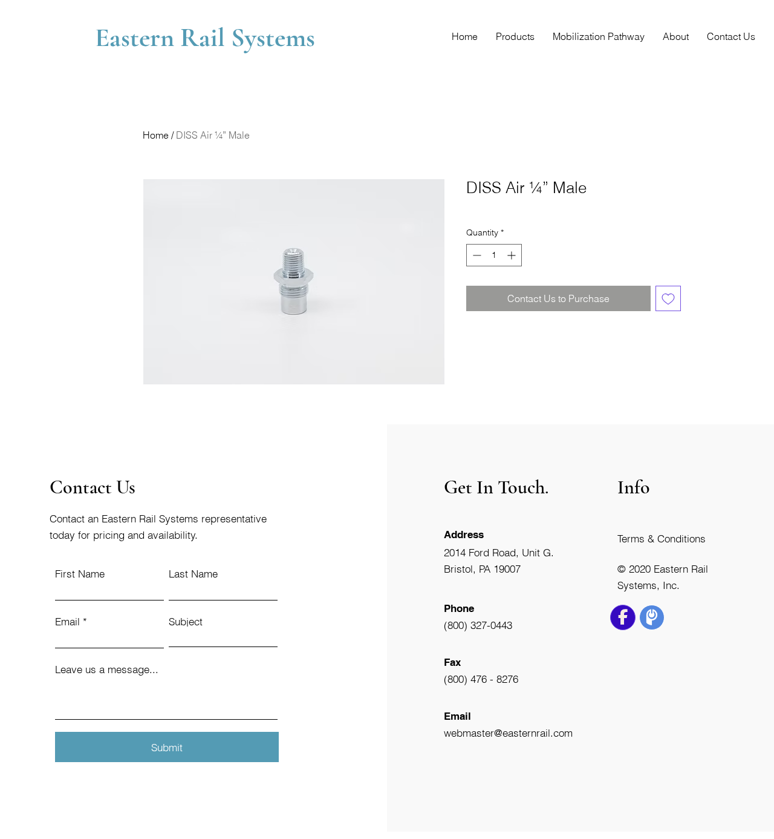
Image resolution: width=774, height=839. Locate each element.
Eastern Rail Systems (208, 37)
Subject (186, 621)
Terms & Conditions (661, 538)
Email (67, 621)
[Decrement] (475, 255)
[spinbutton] (494, 255)
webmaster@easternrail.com (508, 732)
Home (156, 135)
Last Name (193, 573)
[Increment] (512, 255)
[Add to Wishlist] (668, 298)
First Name (80, 573)
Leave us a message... (106, 669)
